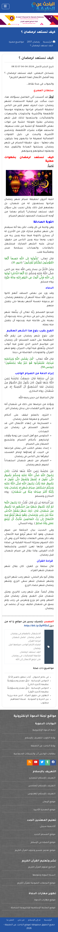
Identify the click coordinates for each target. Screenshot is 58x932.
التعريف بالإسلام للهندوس (41, 794)
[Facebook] (53, 762)
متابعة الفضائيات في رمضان (26, 656)
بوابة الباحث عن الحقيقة (43, 746)
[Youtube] (36, 762)
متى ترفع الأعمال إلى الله (28, 659)
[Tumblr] (47, 762)
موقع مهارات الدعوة (44, 900)
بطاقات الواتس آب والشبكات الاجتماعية (34, 754)
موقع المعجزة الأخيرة (44, 810)
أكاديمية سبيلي (47, 826)
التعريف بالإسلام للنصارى (42, 778)
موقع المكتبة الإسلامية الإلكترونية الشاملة (33, 908)
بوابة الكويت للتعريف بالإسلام (40, 738)
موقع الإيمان (49, 802)
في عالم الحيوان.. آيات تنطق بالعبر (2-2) (28, 677)
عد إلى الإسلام (34, 920)
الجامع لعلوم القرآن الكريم (41, 867)
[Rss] (29, 762)
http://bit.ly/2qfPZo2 (36, 626)
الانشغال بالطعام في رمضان (26, 634)
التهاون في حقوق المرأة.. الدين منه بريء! (28, 696)
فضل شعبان (19, 637)
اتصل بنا (10, 920)
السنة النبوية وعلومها (43, 875)
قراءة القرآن (34, 641)
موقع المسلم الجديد (44, 834)
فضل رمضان (34, 637)
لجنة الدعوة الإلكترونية (43, 730)
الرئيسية (48, 920)
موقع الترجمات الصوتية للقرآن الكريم (36, 883)
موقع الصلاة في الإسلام (43, 842)
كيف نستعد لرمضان (30, 652)
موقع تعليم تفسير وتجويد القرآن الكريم (35, 850)
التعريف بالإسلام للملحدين (41, 786)
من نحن (21, 920)
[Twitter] (42, 762)
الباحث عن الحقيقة (14, 925)
